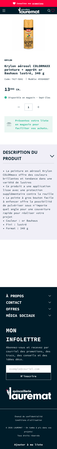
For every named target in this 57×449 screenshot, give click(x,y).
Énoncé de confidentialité (28, 416)
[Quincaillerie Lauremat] (28, 10)
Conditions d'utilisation (28, 420)
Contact (14, 302)
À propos (15, 295)
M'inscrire (28, 376)
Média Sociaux (20, 315)
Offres (12, 309)
